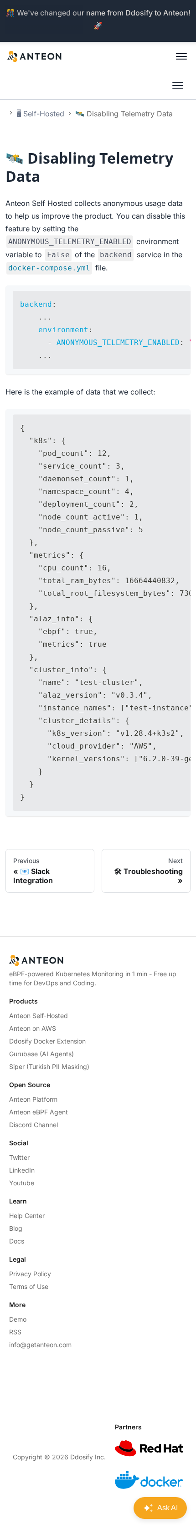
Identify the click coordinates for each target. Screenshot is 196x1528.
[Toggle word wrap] (162, 297)
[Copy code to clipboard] (179, 297)
